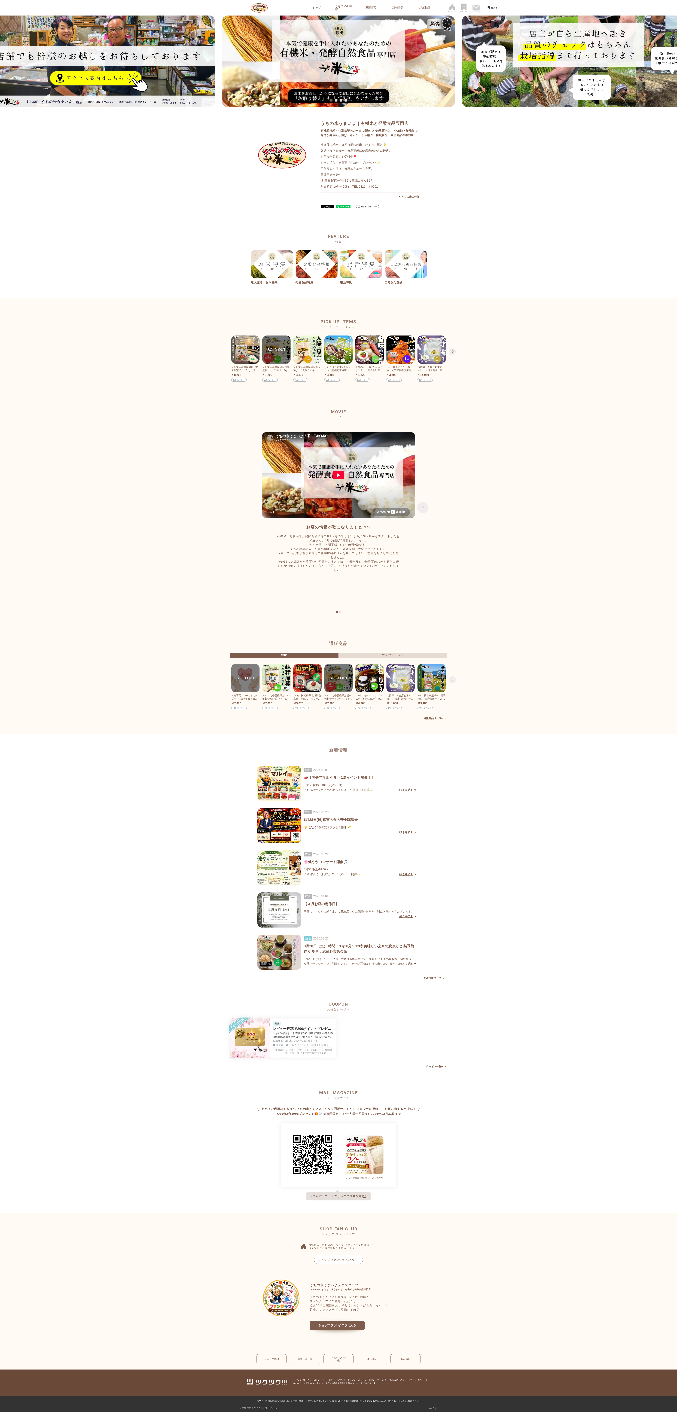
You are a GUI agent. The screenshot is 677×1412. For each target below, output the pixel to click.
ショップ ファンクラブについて (338, 1259)
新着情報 (398, 7)
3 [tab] (341, 100)
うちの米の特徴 (343, 8)
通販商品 (371, 7)
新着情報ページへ (434, 978)
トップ (316, 7)
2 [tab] (336, 100)
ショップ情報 (271, 1359)
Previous (224, 351)
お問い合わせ (305, 1359)
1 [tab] (331, 100)
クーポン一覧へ (435, 1066)
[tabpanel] (338, 61)
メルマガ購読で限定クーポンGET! (364, 1178)
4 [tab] (346, 100)
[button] (367, 206)
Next (452, 351)
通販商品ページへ (434, 718)
